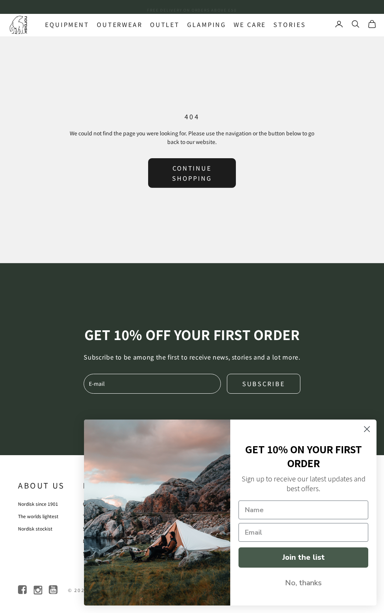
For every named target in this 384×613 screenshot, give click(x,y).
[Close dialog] (367, 429)
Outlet (165, 24)
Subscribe (263, 383)
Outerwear (119, 24)
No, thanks (303, 583)
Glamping (206, 24)
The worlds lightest (38, 516)
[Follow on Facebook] (23, 590)
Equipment (67, 24)
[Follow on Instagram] (38, 590)
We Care (250, 24)
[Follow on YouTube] (54, 590)
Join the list (303, 557)
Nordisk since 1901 (38, 504)
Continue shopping (192, 172)
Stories (289, 24)
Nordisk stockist (35, 528)
